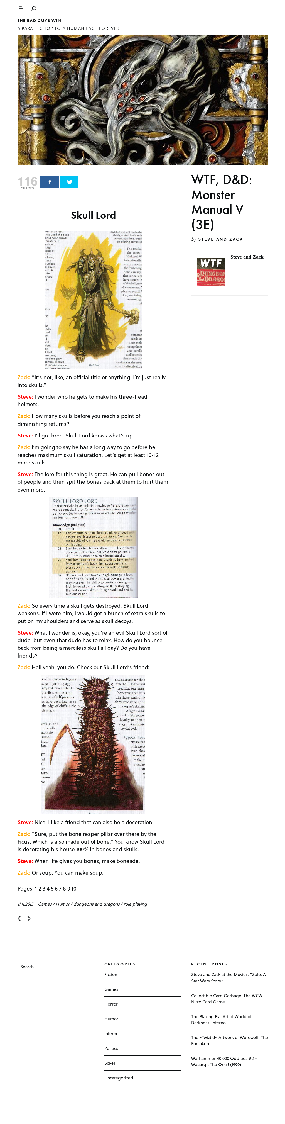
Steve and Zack (220, 239)
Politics (111, 1048)
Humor (63, 904)
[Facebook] (49, 182)
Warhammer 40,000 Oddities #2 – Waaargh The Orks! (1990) (224, 1061)
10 (74, 888)
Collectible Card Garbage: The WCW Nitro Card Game (226, 998)
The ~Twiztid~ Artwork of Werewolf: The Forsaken (229, 1040)
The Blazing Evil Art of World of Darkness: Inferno (221, 1019)
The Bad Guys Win (40, 20)
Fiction (110, 974)
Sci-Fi (109, 1063)
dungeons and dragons (96, 904)
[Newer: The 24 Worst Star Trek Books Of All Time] (19, 918)
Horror (111, 1004)
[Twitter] (69, 182)
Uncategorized (118, 1077)
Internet (112, 1033)
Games (45, 904)
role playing (135, 904)
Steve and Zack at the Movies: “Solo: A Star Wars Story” (228, 977)
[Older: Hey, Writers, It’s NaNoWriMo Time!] (29, 918)
